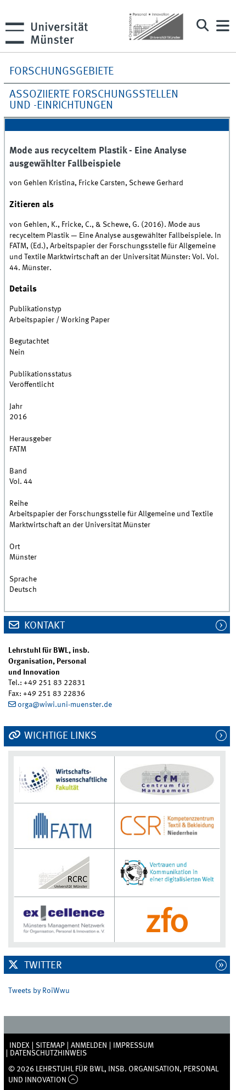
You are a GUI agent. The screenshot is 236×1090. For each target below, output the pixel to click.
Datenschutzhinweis (48, 1053)
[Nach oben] (73, 1080)
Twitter (42, 966)
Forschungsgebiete (61, 71)
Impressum (133, 1045)
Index (19, 1045)
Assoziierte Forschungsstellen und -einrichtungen (93, 100)
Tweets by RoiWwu (39, 991)
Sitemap (50, 1045)
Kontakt (43, 626)
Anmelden (89, 1045)
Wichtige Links (59, 736)
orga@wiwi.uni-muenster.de (65, 705)
